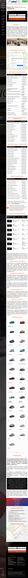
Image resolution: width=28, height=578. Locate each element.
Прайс (13, 0)
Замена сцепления (10, 127)
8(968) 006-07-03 (19, 519)
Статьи (3, 570)
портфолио (23, 36)
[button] (3, 16)
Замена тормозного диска (11, 183)
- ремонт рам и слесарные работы (3, 5)
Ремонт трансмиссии (11, 563)
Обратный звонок (17, 500)
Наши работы (18, 0)
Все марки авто (3, 571)
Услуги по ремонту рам (3, 16)
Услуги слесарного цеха (3, 27)
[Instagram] (5, 10)
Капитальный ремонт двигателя (12, 105)
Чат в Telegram (17, 501)
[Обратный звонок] (14, 500)
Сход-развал (14, 1)
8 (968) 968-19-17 (23, 518)
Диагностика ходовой (10, 180)
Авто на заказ (3, 32)
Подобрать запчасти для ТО (9, 221)
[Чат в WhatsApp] (14, 503)
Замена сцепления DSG (11, 139)
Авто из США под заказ (3, 30)
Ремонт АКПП (9, 132)
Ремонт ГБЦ (9, 103)
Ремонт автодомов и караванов (12, 562)
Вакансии (3, 575)
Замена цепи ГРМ (10, 101)
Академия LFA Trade (2, 568)
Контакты (9, 1)
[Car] (1, 10)
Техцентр (10, 0)
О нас (3, 574)
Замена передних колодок (11, 182)
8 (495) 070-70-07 (17, 203)
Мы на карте (17, 505)
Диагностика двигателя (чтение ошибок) (14, 76)
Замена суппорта (10, 191)
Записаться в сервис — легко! (17, 498)
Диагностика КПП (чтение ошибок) (13, 122)
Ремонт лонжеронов (20, 558)
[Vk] (3, 12)
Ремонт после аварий (2, 24)
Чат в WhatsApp (17, 503)
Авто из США (19, 1)
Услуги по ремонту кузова (3, 19)
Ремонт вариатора (10, 134)
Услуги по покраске (3, 21)
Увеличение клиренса (20, 557)
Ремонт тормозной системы (11, 564)
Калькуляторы (3, 34)
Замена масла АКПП (10, 124)
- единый (3, 3)
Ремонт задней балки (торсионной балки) (14, 196)
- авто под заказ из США (3, 8)
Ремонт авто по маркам (20, 559)
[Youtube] (3, 10)
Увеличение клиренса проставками (13, 195)
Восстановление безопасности (21, 564)
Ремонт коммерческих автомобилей (13, 198)
